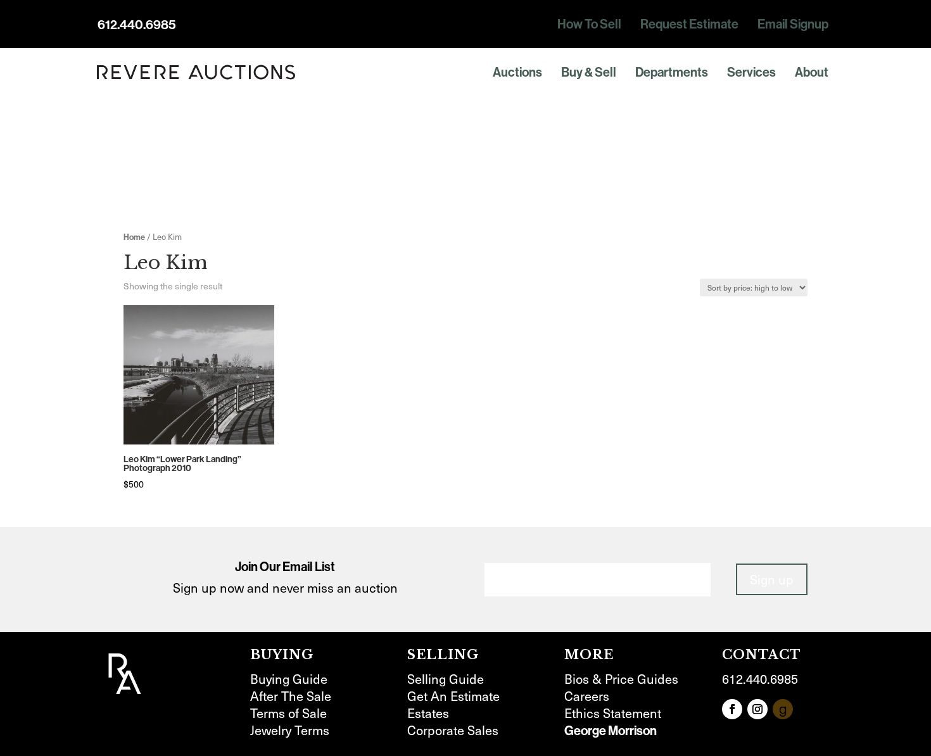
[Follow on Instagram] (757, 709)
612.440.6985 (137, 24)
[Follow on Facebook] (732, 709)
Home (134, 237)
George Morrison (610, 730)
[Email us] (783, 709)
